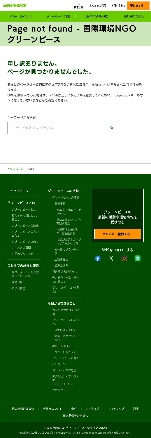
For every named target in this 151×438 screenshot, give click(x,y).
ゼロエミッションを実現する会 (68, 221)
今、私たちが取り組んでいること (66, 279)
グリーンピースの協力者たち (25, 233)
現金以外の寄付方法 (67, 330)
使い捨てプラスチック (67, 251)
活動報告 (17, 282)
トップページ (15, 168)
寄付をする (137, 5)
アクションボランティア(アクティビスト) (65, 380)
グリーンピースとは (24, 209)
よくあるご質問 (97, 5)
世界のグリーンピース (25, 253)
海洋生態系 (61, 265)
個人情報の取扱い (23, 408)
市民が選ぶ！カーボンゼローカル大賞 (68, 241)
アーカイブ (92, 408)
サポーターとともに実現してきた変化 (25, 274)
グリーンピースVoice (25, 241)
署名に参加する (61, 346)
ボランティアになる (64, 370)
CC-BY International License (90, 433)
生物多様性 (61, 259)
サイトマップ (116, 408)
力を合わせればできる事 (66, 312)
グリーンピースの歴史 (25, 225)
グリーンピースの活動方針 (66, 289)
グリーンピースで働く (65, 358)
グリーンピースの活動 (66, 197)
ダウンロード (60, 390)
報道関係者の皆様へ (64, 271)
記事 (136, 408)
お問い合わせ (118, 5)
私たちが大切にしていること (25, 217)
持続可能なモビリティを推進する (67, 231)
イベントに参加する (64, 352)
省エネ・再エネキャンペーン (68, 211)
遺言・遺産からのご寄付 (67, 338)
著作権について (52, 408)
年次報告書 (19, 288)
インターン (59, 364)
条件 (74, 408)
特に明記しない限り (29, 433)
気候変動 (60, 203)
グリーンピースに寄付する (66, 322)
